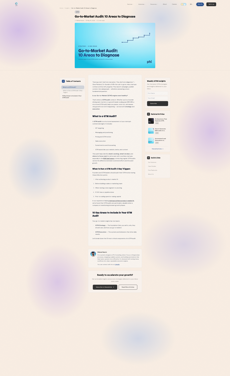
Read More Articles (128, 287)
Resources (153, 4)
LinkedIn (117, 264)
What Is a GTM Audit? (69, 87)
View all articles (157, 149)
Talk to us (211, 4)
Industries (141, 4)
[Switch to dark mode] (183, 4)
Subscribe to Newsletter (104, 287)
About (165, 4)
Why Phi (200, 4)
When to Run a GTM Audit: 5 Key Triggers (72, 91)
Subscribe (153, 103)
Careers (174, 4)
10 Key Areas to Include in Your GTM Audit (71, 96)
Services (129, 4)
